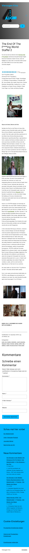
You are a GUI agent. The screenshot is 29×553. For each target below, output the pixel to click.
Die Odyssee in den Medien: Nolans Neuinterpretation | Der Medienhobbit (15, 480)
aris (6, 342)
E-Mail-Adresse (7, 400)
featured (4, 343)
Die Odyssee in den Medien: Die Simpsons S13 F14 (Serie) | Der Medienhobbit (15, 460)
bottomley (13, 342)
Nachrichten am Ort (9, 445)
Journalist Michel (8, 441)
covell (18, 342)
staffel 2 (4, 345)
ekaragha (22, 342)
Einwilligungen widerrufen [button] (11, 542)
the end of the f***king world (17, 345)
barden (9, 342)
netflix (20, 343)
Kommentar (6, 376)
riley (23, 343)
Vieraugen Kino (10, 5)
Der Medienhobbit (9, 434)
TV (20, 334)
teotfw (7, 345)
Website (4, 407)
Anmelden (24, 550)
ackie (3, 342)
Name (4, 393)
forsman (12, 343)
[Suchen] (22, 26)
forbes (8, 343)
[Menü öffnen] (26, 15)
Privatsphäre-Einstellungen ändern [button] (13, 528)
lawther (16, 343)
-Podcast (11, 437)
